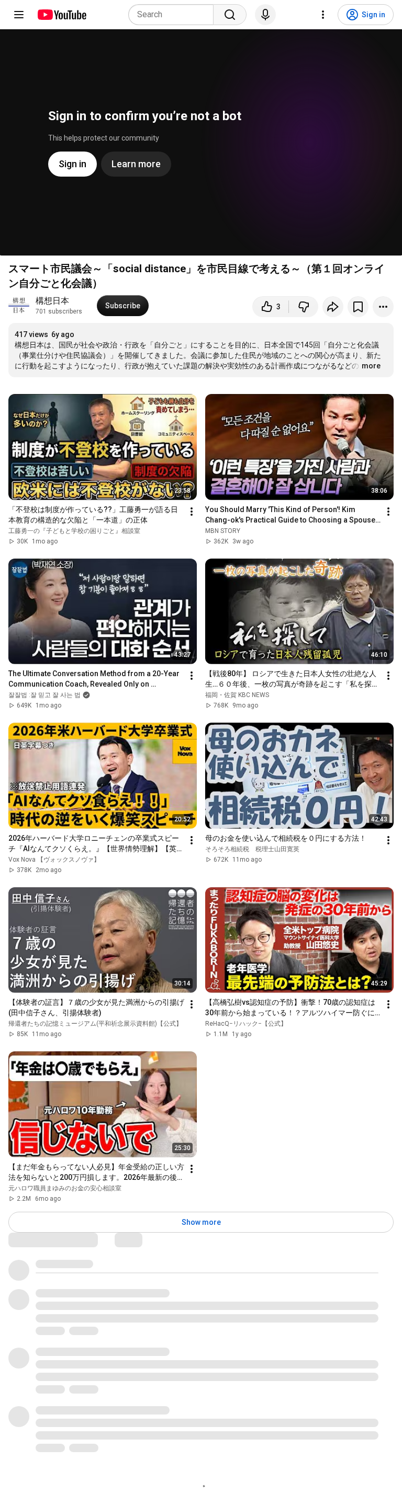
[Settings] (323, 14)
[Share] (332, 306)
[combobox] (174, 14)
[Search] (230, 14)
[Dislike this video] (303, 306)
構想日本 (52, 301)
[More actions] (383, 306)
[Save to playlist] (358, 306)
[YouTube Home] (61, 14)
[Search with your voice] (265, 14)
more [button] (371, 366)
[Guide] (19, 14)
